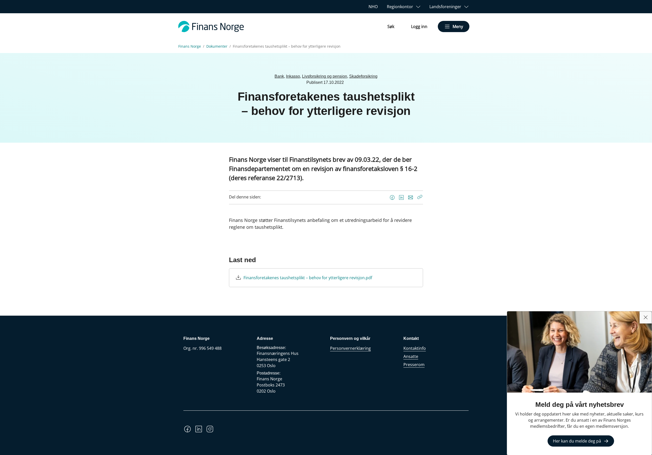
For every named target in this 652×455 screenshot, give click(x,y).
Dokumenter (216, 46)
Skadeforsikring (363, 76)
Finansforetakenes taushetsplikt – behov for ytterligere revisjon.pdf (307, 277)
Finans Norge (189, 46)
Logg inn (419, 26)
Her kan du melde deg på (577, 441)
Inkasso (293, 76)
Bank (279, 76)
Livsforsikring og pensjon (324, 76)
